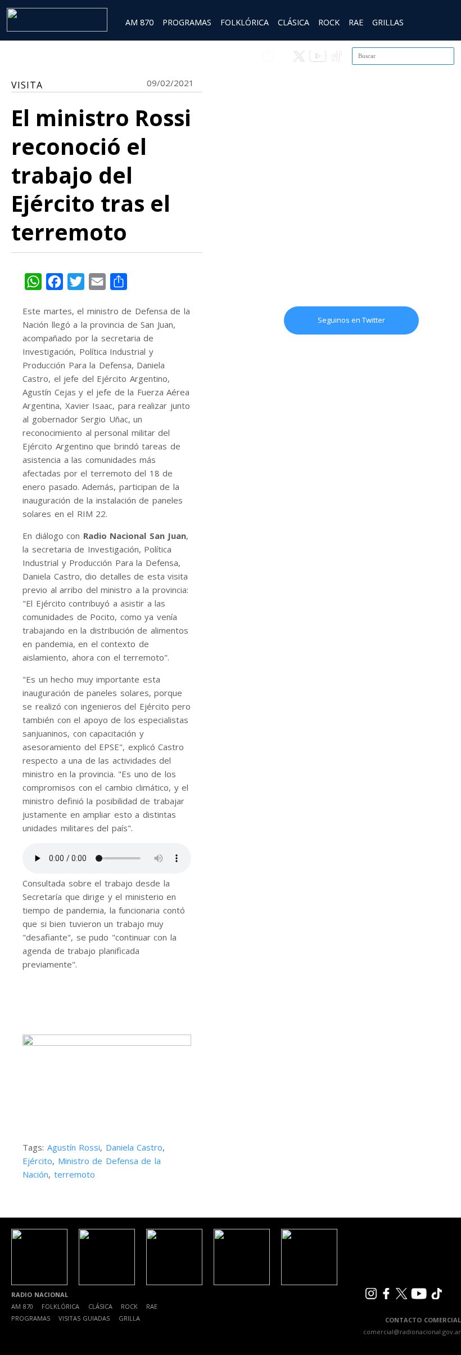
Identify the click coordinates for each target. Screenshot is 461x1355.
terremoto (74, 1174)
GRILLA (129, 1318)
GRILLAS (388, 22)
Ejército (37, 1160)
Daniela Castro (134, 1147)
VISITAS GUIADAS (84, 1318)
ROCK (329, 22)
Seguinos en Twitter (351, 320)
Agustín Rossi (74, 1147)
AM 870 (139, 22)
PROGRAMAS (186, 22)
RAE (356, 22)
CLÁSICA (293, 22)
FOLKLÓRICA (244, 22)
